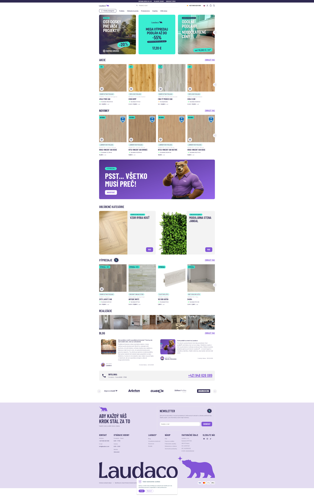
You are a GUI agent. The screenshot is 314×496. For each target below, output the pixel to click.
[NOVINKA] (113, 128)
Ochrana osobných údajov (105, 482)
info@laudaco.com (104, 446)
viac (149, 249)
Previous (99, 391)
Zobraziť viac (210, 60)
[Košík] (211, 5)
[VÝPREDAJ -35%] (142, 278)
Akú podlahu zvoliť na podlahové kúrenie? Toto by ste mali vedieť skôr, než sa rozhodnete (135, 341)
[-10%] (113, 77)
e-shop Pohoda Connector (127, 482)
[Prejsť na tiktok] (210, 438)
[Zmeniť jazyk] (204, 5)
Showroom (151, 443)
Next (215, 391)
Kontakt (150, 446)
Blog (149, 438)
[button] (215, 32)
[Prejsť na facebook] (204, 438)
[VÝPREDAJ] (171, 278)
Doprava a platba (169, 441)
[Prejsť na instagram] (207, 438)
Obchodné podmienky (171, 448)
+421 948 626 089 (195, 5)
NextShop (117, 482)
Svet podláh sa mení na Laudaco (187, 340)
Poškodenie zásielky (170, 443)
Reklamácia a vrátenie (171, 446)
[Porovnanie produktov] (214, 5)
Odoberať (206, 424)
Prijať (141, 491)
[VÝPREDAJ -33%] (113, 278)
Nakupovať (111, 192)
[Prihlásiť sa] (207, 5)
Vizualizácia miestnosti (154, 441)
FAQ (166, 438)
